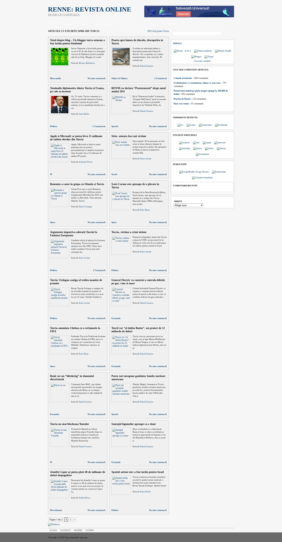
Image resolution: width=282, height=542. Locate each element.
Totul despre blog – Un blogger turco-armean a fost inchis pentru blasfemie (77, 42)
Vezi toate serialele (202, 61)
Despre (78, 530)
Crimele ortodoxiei (183, 78)
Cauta (228, 34)
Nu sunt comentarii (96, 78)
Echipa (90, 530)
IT (95, 24)
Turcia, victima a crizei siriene (128, 232)
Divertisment (68, 24)
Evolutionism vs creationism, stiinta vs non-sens (197, 83)
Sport (153, 24)
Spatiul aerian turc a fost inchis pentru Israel (137, 471)
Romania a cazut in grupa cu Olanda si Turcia (77, 184)
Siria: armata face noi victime (128, 136)
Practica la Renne (182, 98)
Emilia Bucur (84, 498)
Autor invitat (145, 158)
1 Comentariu (98, 126)
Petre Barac (145, 210)
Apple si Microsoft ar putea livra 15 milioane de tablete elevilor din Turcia (76, 138)
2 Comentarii (160, 78)
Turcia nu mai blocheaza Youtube (69, 424)
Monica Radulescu (87, 63)
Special (143, 24)
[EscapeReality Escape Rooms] (189, 16)
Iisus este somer (181, 103)
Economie (83, 24)
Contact (65, 530)
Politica (120, 24)
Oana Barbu (84, 114)
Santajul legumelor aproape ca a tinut (133, 424)
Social (131, 24)
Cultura (54, 24)
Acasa (53, 530)
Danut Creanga (85, 206)
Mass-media (106, 24)
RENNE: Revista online (89, 9)
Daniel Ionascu (146, 66)
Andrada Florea (85, 162)
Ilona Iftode (145, 491)
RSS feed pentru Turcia (158, 31)
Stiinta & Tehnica (169, 24)
